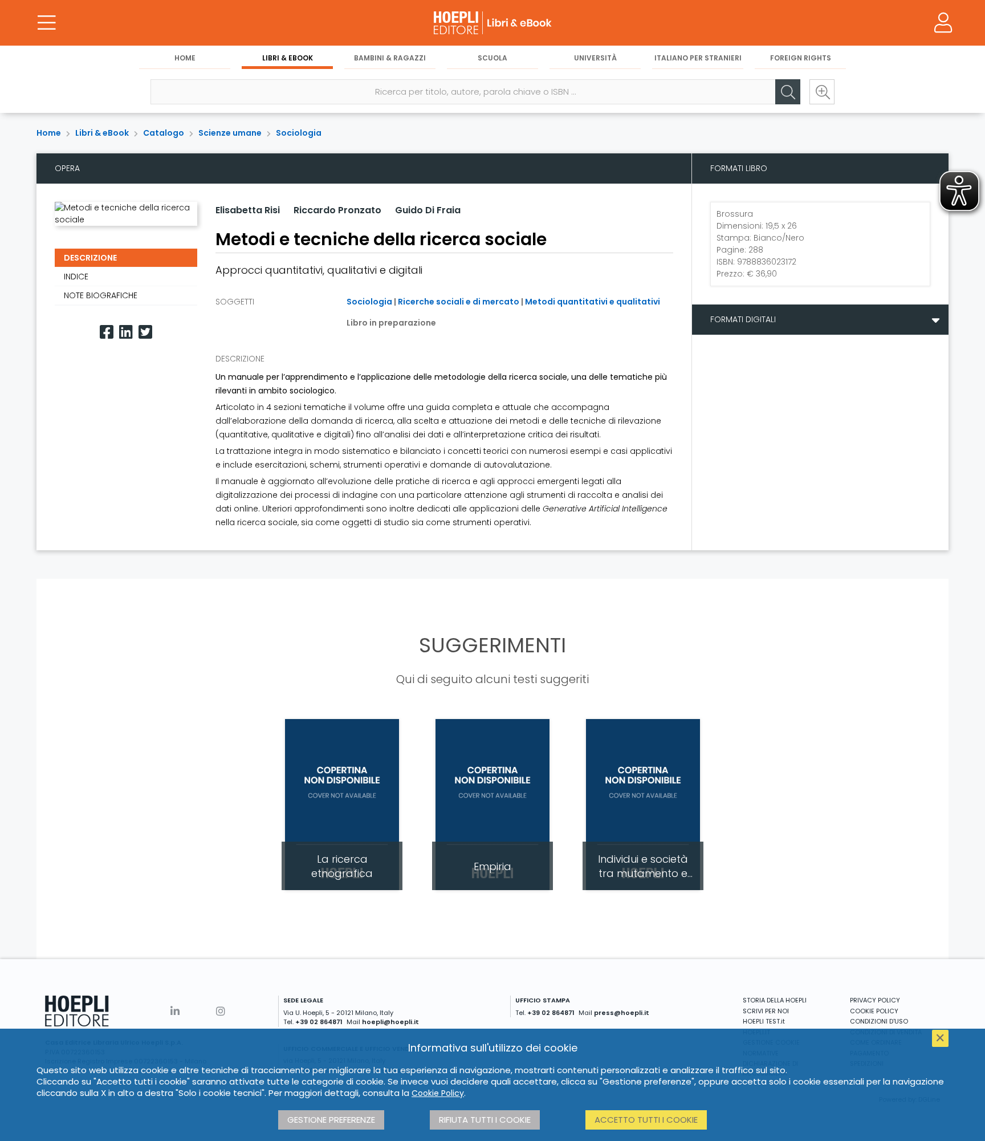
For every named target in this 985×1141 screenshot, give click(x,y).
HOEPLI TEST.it (764, 1021)
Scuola (492, 58)
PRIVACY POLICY (875, 1000)
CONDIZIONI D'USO (879, 1021)
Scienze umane (230, 133)
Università (595, 58)
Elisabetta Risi (247, 210)
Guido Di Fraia (428, 210)
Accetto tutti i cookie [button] (646, 1120)
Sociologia (298, 133)
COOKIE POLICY (874, 1011)
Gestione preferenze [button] (331, 1120)
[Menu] (46, 23)
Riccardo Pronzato (337, 210)
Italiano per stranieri (698, 58)
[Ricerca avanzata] (822, 91)
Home (185, 58)
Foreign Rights (800, 58)
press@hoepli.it (621, 1012)
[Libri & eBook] (492, 22)
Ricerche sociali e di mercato (458, 301)
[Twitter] (145, 332)
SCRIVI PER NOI (766, 1011)
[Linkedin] (126, 332)
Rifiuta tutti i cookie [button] (485, 1120)
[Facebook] (106, 332)
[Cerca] (787, 91)
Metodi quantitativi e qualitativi (592, 301)
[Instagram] (220, 1011)
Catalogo (163, 133)
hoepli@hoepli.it (390, 1021)
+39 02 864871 (319, 1021)
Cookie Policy (438, 1093)
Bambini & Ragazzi (390, 58)
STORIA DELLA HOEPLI (775, 1000)
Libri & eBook (287, 58)
